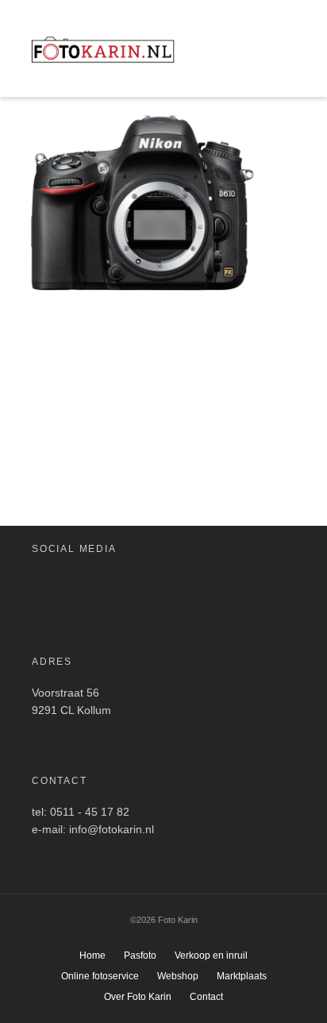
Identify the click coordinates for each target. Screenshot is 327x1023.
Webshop (177, 976)
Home (92, 955)
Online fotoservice (100, 976)
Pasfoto (140, 955)
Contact (206, 996)
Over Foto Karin (137, 996)
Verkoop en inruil (211, 955)
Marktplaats (242, 976)
